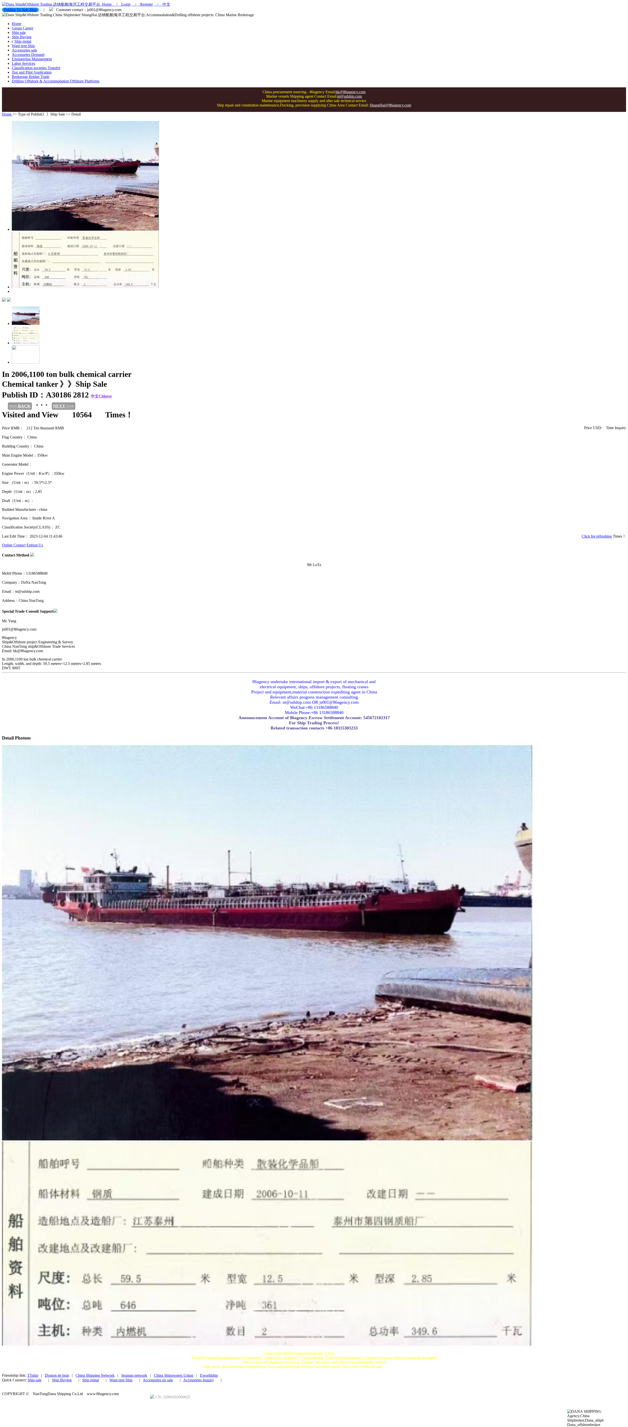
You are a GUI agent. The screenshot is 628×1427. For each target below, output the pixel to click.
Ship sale (19, 32)
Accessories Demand (28, 55)
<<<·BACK (20, 406)
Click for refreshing (597, 536)
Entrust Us (34, 545)
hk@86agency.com (351, 92)
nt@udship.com (349, 96)
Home (106, 4)
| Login (122, 4)
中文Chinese (101, 396)
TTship (32, 1375)
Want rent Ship (23, 46)
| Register (142, 4)
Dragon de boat (57, 1375)
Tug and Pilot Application (32, 72)
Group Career (22, 28)
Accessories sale (24, 50)
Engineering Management (32, 59)
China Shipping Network (95, 1375)
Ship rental (22, 41)
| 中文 (162, 4)
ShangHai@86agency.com (390, 105)
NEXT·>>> (63, 406)
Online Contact (14, 545)
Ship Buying (21, 37)
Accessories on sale (158, 1380)
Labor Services (23, 63)
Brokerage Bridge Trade (30, 77)
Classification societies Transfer (36, 68)
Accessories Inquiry (198, 1380)
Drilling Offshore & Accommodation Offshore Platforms (55, 81)
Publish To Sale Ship (20, 10)
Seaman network (134, 1375)
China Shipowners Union (173, 1375)
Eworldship (209, 1375)
